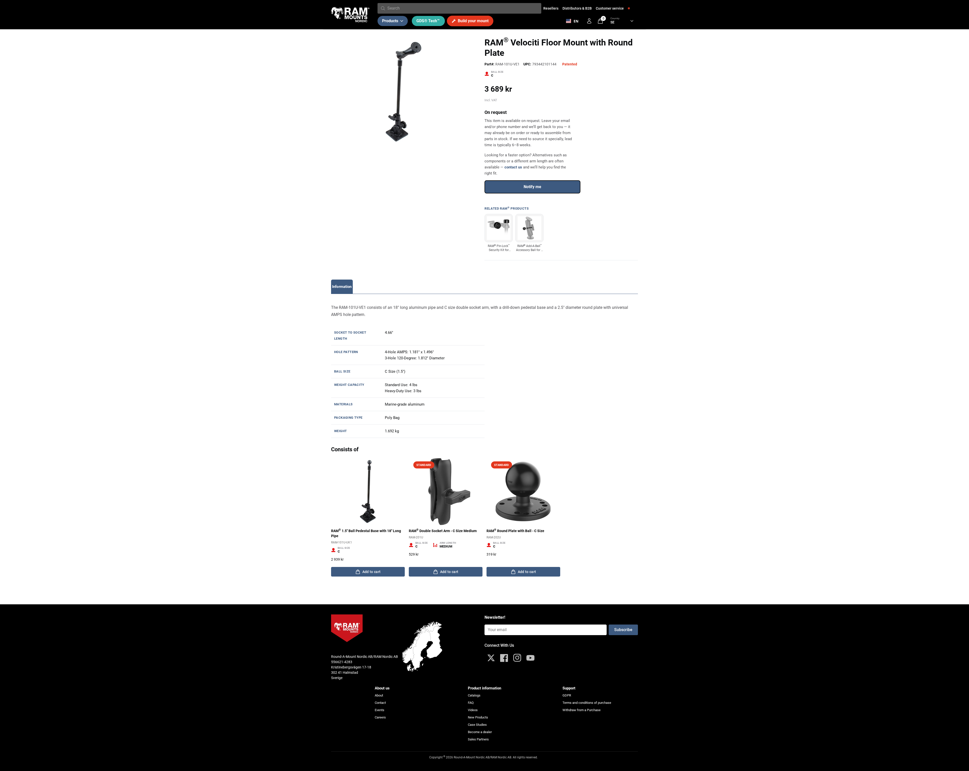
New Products (478, 717)
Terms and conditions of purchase (586, 703)
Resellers (550, 8)
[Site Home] (350, 15)
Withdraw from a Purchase (581, 710)
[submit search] (383, 8)
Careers (380, 717)
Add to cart (371, 572)
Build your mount (473, 20)
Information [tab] (342, 286)
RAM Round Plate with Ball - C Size (515, 530)
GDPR (566, 695)
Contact (380, 703)
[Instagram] (517, 658)
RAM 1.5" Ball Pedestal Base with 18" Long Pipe (366, 533)
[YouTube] (530, 658)
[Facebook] (504, 658)
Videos (473, 710)
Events (379, 710)
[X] (491, 658)
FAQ (471, 703)
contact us (513, 167)
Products (390, 20)
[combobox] (463, 8)
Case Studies (477, 725)
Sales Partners (478, 739)
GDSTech (428, 20)
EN (576, 21)
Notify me (532, 186)
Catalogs (474, 695)
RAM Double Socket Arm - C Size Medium (443, 530)
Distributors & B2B (577, 8)
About (379, 695)
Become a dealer (480, 732)
